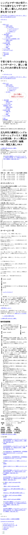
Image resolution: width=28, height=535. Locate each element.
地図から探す (9, 25)
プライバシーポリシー (8, 526)
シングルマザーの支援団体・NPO (11, 38)
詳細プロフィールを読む (21, 313)
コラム (7, 46)
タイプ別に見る (10, 27)
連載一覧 (8, 44)
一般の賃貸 (6, 34)
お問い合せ (6, 528)
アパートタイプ (12, 30)
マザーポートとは (7, 74)
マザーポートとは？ (8, 50)
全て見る (8, 33)
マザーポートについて (8, 523)
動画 (7, 47)
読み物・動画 (6, 43)
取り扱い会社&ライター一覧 (10, 525)
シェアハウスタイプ (13, 28)
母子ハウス (6, 24)
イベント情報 (6, 48)
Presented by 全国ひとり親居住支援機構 (10, 519)
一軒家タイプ (12, 31)
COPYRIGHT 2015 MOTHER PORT (7, 521)
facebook (5, 529)
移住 (4, 55)
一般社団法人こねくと (6, 308)
